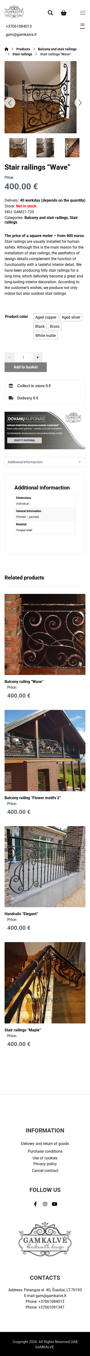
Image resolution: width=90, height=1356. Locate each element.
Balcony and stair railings (46, 217)
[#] (35, 1204)
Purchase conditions (45, 1151)
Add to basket (26, 367)
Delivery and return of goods (45, 1143)
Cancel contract (45, 1170)
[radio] (46, 317)
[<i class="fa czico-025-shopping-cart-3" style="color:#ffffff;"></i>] (63, 12)
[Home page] (6, 49)
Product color (16, 316)
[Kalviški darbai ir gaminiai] (14, 11)
